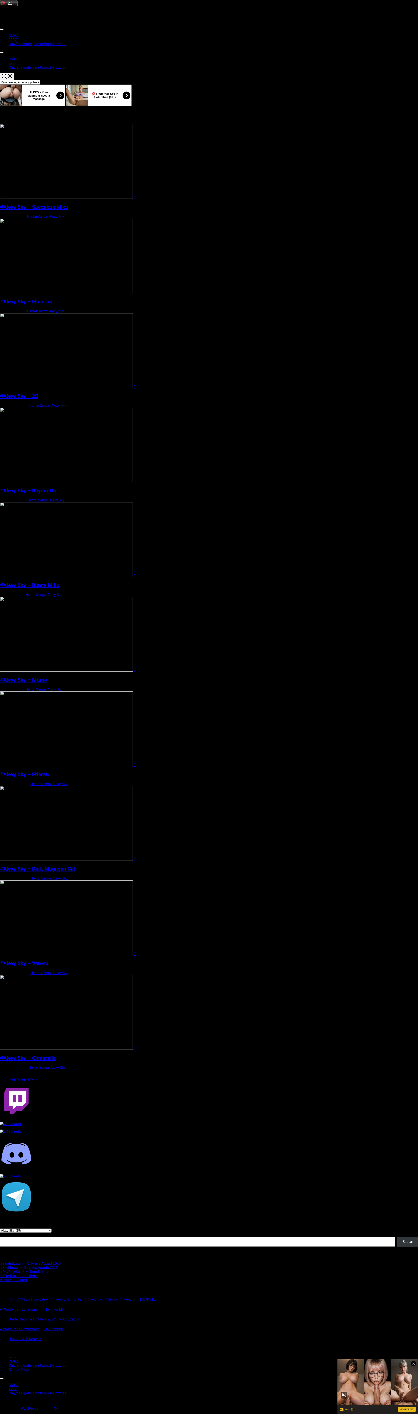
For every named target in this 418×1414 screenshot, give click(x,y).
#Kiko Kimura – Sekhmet (19, 1276)
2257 (13, 40)
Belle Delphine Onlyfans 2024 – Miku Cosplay (45, 1319)
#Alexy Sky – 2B (19, 396)
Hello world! (53, 1309)
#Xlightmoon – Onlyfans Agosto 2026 (29, 1268)
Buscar (5, 1235)
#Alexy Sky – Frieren (24, 774)
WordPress (29, 1408)
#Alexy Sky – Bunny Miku (29, 585)
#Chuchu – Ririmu (13, 1280)
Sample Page (19, 1370)
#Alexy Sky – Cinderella (28, 1058)
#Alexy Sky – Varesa (24, 963)
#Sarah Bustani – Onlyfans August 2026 (30, 1263)
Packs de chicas (12, 13)
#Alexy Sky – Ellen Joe (27, 302)
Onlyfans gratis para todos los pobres (37, 44)
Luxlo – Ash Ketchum (26, 1339)
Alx (56, 1408)
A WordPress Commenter (19, 1309)
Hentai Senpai (37, 216)
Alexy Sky (56, 216)
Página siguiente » (23, 1079)
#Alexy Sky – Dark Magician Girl (38, 869)
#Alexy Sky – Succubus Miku (34, 207)
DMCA (14, 36)
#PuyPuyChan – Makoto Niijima (24, 1272)
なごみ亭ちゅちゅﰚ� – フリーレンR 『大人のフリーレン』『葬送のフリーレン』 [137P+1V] (83, 1300)
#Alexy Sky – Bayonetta (28, 491)
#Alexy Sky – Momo (23, 680)
